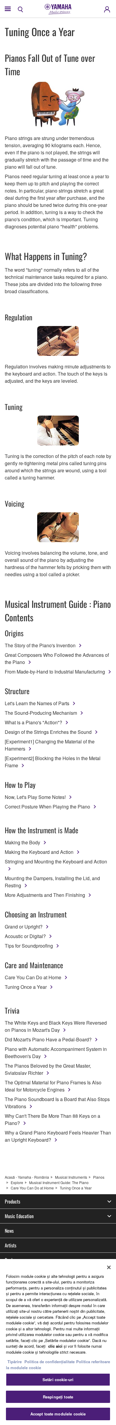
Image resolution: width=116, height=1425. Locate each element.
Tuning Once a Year (26, 986)
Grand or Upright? (24, 926)
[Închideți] (108, 1267)
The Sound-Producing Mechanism (41, 712)
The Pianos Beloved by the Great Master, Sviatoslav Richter (48, 1069)
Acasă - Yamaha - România (27, 1177)
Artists (10, 1245)
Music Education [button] (19, 1216)
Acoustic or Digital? (25, 936)
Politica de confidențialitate (49, 1361)
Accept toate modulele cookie (58, 1414)
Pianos (98, 1177)
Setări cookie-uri (58, 1379)
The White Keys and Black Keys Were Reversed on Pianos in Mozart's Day (56, 1026)
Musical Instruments (71, 1177)
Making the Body (22, 842)
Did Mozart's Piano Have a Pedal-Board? (48, 1039)
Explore (17, 1182)
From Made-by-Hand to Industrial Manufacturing (55, 671)
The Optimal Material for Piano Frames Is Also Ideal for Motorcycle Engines (53, 1086)
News (9, 1230)
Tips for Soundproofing (29, 945)
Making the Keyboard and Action (39, 851)
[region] (58, 1342)
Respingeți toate (58, 1397)
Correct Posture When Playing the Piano (47, 806)
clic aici (55, 1346)
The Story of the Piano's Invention (40, 645)
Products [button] (12, 1201)
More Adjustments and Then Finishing (45, 894)
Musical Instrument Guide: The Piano (59, 1182)
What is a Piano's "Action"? (33, 722)
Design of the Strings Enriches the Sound (48, 731)
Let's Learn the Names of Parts (37, 703)
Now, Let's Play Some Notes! (35, 797)
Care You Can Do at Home (33, 977)
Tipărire (14, 1361)
